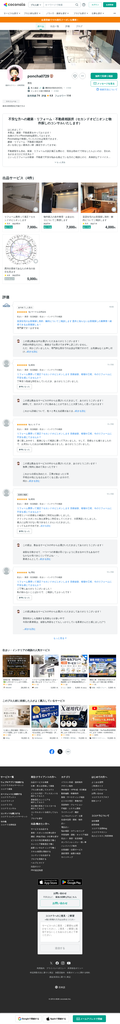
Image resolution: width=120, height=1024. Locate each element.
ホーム (41, 26)
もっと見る (60, 162)
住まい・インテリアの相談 (51, 316)
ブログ (79, 26)
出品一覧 (54, 26)
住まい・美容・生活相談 (27, 316)
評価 (67, 26)
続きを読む (32, 351)
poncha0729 (38, 76)
